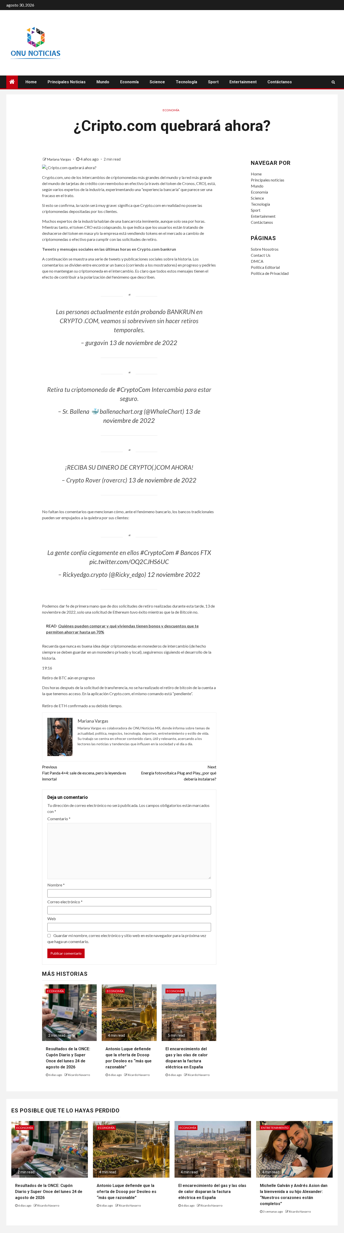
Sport (213, 82)
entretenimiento (275, 1128)
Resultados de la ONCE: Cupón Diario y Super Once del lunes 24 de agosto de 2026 (48, 1191)
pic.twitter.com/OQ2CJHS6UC (129, 561)
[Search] (333, 82)
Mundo (102, 82)
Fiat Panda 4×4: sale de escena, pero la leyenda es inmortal (84, 772)
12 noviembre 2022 (173, 574)
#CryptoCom (133, 389)
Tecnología (186, 82)
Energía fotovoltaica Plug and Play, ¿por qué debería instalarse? (178, 772)
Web (51, 918)
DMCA (257, 261)
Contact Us (260, 255)
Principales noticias (67, 82)
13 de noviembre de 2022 (143, 342)
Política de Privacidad (270, 273)
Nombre (56, 884)
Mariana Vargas (59, 159)
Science (157, 82)
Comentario (59, 818)
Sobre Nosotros (265, 249)
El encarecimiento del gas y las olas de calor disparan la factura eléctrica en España (212, 1191)
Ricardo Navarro (79, 1075)
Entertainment (243, 82)
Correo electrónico (65, 901)
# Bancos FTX (193, 552)
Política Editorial (265, 267)
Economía (129, 82)
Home (31, 82)
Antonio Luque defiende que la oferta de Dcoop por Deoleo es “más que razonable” (126, 1191)
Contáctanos (279, 82)
